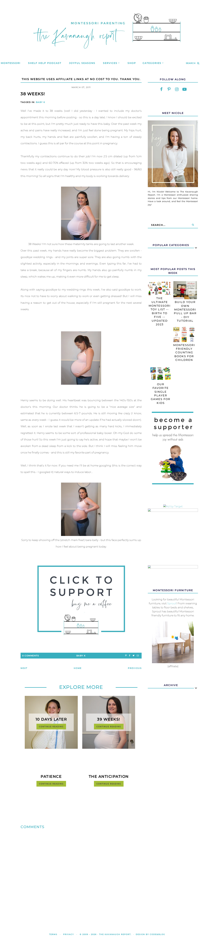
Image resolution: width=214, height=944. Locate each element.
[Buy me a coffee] (81, 600)
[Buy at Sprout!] (173, 662)
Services (110, 63)
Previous (135, 668)
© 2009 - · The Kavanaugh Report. (106, 934)
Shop (132, 63)
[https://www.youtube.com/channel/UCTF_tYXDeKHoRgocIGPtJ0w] (184, 89)
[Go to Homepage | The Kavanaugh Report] (107, 52)
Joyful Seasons (82, 63)
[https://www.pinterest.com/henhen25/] (169, 89)
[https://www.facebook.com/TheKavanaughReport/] (161, 89)
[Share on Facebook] (129, 655)
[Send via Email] (138, 655)
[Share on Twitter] (133, 655)
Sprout (171, 603)
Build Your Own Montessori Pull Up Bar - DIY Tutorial (185, 311)
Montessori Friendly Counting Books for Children (184, 353)
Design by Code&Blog (150, 934)
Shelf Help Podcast (44, 63)
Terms (53, 934)
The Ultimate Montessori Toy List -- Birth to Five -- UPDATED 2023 (160, 311)
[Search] (193, 225)
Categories (152, 63)
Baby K (40, 102)
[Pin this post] (126, 655)
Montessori (10, 63)
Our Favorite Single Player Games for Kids (160, 394)
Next (24, 668)
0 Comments (30, 655)
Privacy (68, 934)
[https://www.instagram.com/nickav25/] (176, 89)
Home (78, 668)
